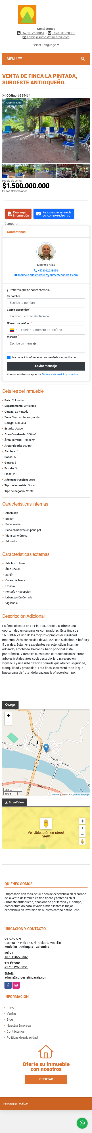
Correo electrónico (18, 309)
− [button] (8, 722)
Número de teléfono (19, 323)
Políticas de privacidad (22, 1037)
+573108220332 (63, 33)
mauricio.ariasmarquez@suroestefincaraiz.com (48, 275)
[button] (85, 101)
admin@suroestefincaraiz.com (25, 977)
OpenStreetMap (80, 794)
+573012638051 (32, 33)
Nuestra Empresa (19, 1025)
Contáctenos (16, 1031)
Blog (10, 1019)
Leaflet (55, 794)
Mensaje (13, 336)
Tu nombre (14, 296)
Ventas (12, 1013)
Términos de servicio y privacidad (60, 374)
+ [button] (8, 715)
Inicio (10, 1007)
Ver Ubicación (39, 833)
